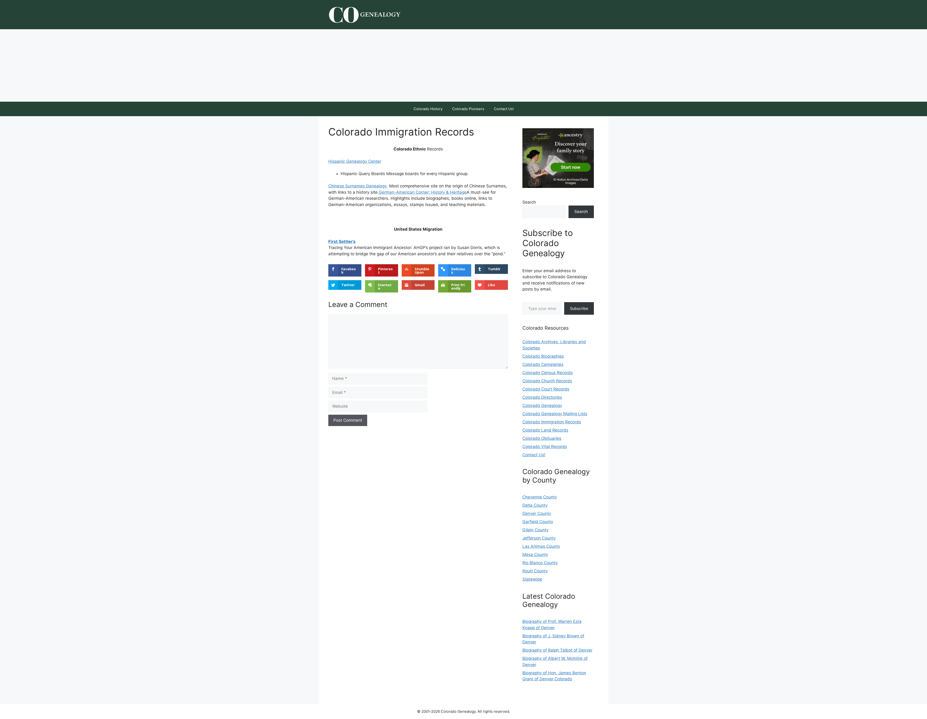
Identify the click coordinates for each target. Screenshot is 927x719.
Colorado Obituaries (541, 438)
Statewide (532, 579)
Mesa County (535, 554)
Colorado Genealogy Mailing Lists (554, 413)
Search (529, 202)
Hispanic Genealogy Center (354, 161)
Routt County (535, 571)
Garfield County (537, 521)
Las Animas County (541, 546)
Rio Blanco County (540, 562)
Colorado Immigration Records (551, 422)
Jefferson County (539, 538)
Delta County (535, 505)
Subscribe (579, 308)
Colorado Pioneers (468, 109)
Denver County (536, 513)
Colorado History (428, 109)
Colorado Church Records (547, 380)
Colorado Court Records (545, 389)
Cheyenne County (539, 497)
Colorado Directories (542, 397)
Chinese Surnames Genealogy (358, 186)
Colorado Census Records (547, 372)
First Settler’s (342, 241)
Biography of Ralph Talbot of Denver (557, 650)
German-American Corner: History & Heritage (423, 192)
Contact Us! (504, 109)
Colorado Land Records (545, 430)
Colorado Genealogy (542, 405)
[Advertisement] (463, 65)
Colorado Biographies (543, 356)
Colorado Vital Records (544, 446)
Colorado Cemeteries (542, 364)
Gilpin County (535, 529)
